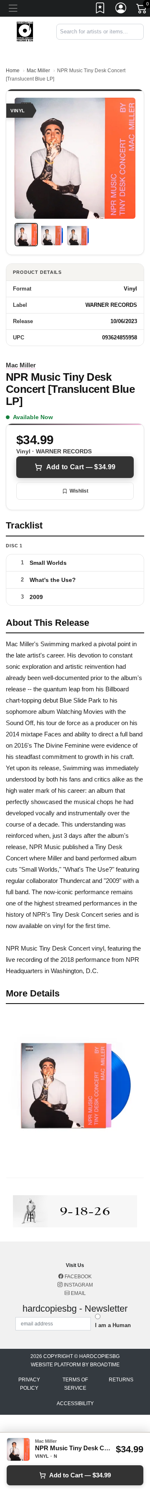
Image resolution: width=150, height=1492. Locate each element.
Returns (121, 1380)
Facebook (77, 1277)
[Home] (25, 31)
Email (78, 1293)
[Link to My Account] (121, 9)
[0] (142, 10)
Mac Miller (38, 70)
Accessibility (75, 1403)
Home (13, 70)
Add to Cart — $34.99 (80, 466)
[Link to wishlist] (100, 9)
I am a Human (113, 1325)
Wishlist (79, 491)
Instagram (77, 1285)
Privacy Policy (29, 1384)
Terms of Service (75, 1384)
